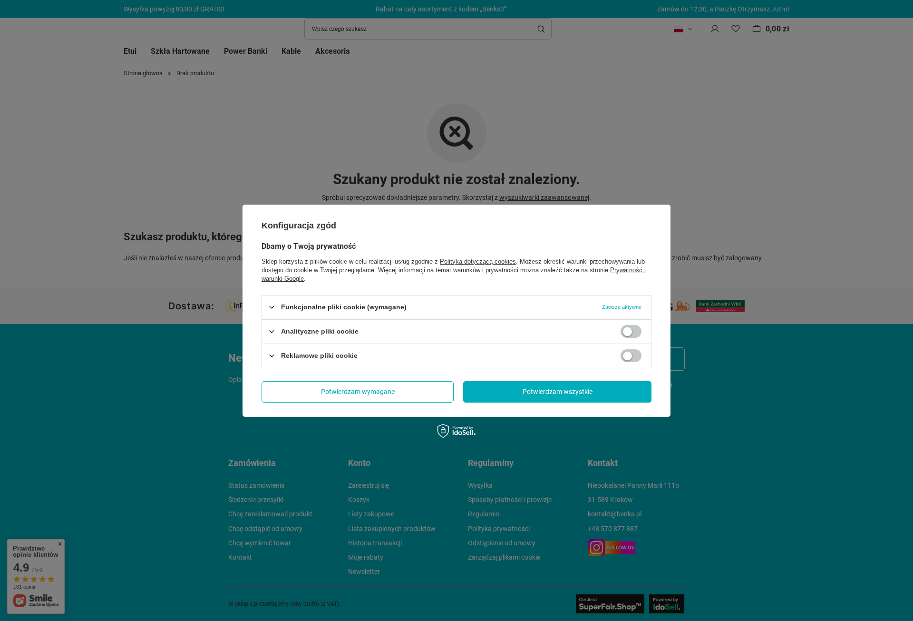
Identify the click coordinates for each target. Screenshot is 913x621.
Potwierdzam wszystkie (557, 391)
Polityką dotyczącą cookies (478, 261)
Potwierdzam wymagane (358, 391)
